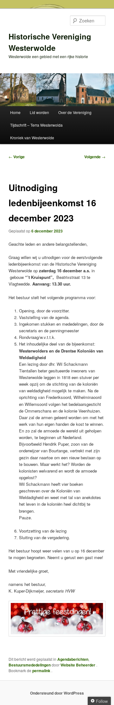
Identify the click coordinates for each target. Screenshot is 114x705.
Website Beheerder (78, 665)
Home (15, 112)
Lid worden (39, 112)
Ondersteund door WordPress (57, 693)
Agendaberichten (72, 659)
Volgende (94, 157)
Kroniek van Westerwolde (32, 137)
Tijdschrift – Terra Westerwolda (36, 125)
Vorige (17, 157)
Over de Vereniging (75, 112)
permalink (41, 670)
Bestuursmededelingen (30, 665)
